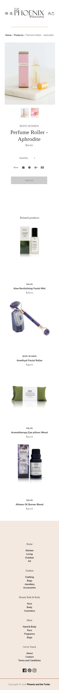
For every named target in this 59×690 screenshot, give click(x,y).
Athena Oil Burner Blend (29, 504)
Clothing (29, 577)
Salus (29, 284)
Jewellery (30, 584)
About (29, 653)
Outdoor (29, 557)
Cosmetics (29, 611)
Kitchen (30, 550)
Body (29, 607)
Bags (29, 580)
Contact (29, 657)
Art (29, 561)
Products (18, 35)
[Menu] (6, 13)
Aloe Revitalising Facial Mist (29, 288)
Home (8, 35)
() (52, 13)
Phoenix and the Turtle (38, 684)
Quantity (23, 158)
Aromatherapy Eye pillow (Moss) (29, 432)
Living (29, 554)
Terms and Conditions (29, 660)
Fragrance (29, 634)
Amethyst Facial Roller (29, 360)
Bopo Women (29, 126)
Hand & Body (29, 626)
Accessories (29, 587)
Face (29, 603)
